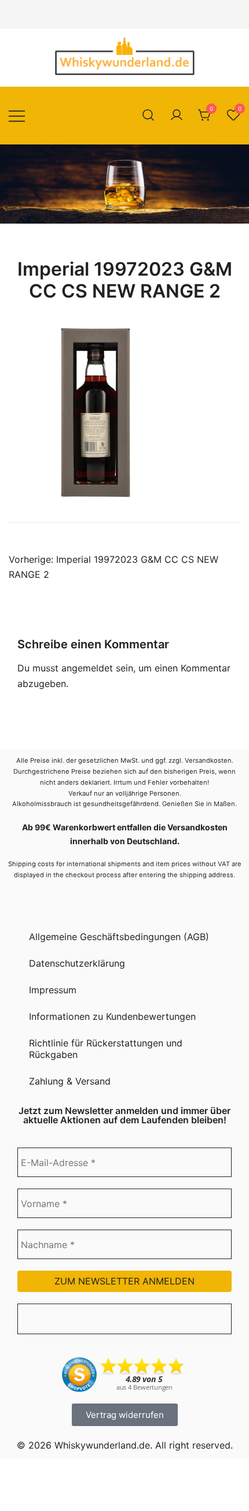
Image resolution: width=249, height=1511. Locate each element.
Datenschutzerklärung (77, 963)
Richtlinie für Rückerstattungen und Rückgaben (105, 1048)
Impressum (52, 990)
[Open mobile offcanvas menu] (17, 115)
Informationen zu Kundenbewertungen (112, 1016)
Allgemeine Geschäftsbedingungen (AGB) (119, 936)
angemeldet (87, 668)
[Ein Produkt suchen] (148, 115)
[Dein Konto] (177, 115)
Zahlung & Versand (70, 1081)
